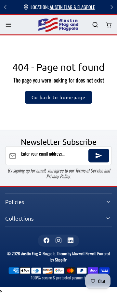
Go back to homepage (58, 97)
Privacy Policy (58, 176)
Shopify (61, 260)
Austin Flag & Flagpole (72, 7)
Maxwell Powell (84, 253)
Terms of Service (89, 170)
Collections (19, 218)
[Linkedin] (71, 241)
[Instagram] (58, 241)
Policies (14, 201)
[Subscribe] (98, 155)
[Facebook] (46, 241)
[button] (8, 25)
